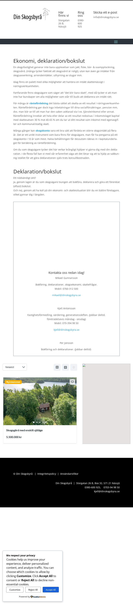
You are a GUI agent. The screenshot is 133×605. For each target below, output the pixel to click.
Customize (14, 589)
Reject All (33, 589)
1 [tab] (33, 422)
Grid (57, 367)
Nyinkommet (13, 382)
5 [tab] (46, 422)
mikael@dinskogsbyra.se (66, 295)
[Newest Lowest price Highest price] (15, 367)
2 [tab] (36, 422)
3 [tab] (40, 422)
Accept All (51, 589)
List (65, 367)
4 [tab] (43, 422)
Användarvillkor (69, 473)
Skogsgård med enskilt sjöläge (24, 430)
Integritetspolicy (46, 473)
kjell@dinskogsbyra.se (66, 329)
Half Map (73, 367)
